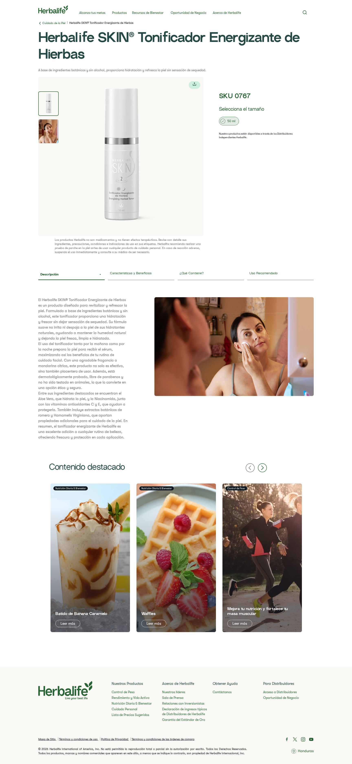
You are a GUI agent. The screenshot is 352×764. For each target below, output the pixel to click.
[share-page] (194, 85)
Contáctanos (222, 692)
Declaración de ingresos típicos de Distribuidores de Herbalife (184, 711)
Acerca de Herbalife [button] (227, 13)
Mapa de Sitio (47, 739)
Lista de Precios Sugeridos (130, 715)
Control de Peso (123, 692)
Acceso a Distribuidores (280, 692)
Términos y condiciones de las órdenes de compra (163, 739)
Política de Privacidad (115, 739)
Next (262, 468)
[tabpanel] (121, 156)
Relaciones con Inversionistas (183, 703)
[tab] (48, 103)
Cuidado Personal (124, 709)
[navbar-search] (304, 12)
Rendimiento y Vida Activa (130, 698)
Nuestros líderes (173, 692)
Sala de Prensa (172, 698)
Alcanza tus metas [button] (92, 13)
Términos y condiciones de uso (78, 739)
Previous (250, 468)
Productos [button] (119, 13)
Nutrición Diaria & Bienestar (132, 703)
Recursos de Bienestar (148, 13)
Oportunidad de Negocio (188, 13)
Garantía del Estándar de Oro (183, 720)
